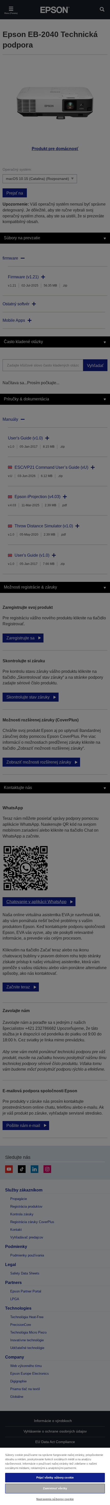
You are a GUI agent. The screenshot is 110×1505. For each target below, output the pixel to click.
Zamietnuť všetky (55, 1488)
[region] (55, 1476)
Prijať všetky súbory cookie (55, 1477)
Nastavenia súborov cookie (55, 1499)
